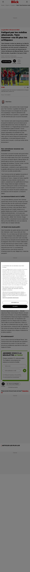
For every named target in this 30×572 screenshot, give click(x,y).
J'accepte (15, 306)
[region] (15, 286)
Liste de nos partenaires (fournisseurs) (10, 297)
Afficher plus (15, 302)
